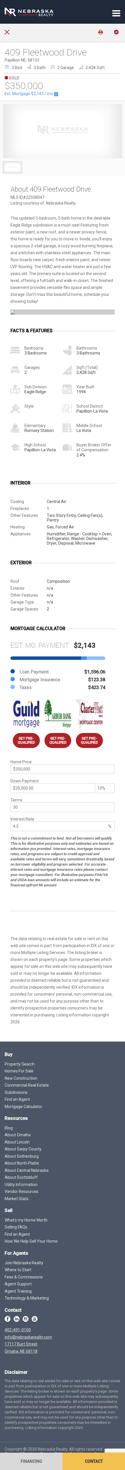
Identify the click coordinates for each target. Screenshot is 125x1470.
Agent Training (18, 1291)
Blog (9, 1128)
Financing (31, 1461)
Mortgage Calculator (23, 1106)
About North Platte (22, 1163)
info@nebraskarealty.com (28, 1337)
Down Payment (24, 781)
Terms (16, 800)
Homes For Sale (19, 1071)
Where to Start (18, 1269)
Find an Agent (17, 1099)
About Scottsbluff (21, 1177)
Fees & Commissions (24, 1277)
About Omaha (18, 1135)
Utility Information (21, 1184)
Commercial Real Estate (27, 1085)
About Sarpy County (23, 1149)
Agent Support (18, 1284)
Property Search (20, 1064)
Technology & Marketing (27, 1298)
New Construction (21, 1078)
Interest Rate (22, 819)
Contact (94, 1461)
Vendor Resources (21, 1191)
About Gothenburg (22, 1156)
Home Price (21, 762)
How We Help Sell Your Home (31, 1241)
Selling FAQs (16, 1227)
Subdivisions (16, 1092)
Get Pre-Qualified (26, 740)
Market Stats (16, 1198)
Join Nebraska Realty (24, 1263)
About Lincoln (17, 1142)
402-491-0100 (18, 1330)
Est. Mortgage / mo (29, 93)
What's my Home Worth (26, 1220)
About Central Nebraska (27, 1170)
